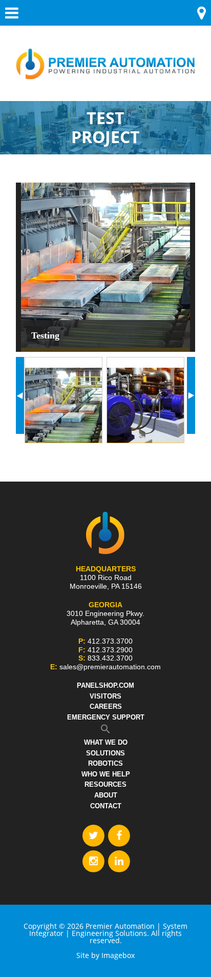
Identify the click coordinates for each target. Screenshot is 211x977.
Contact (105, 806)
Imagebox (118, 955)
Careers (106, 706)
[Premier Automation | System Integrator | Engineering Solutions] (105, 57)
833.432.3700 (110, 658)
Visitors (105, 696)
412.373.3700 (110, 641)
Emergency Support (105, 717)
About (105, 795)
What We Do (106, 742)
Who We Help (105, 774)
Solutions (105, 753)
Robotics (105, 763)
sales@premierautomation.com (110, 667)
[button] (105, 731)
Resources (105, 784)
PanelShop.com (105, 685)
